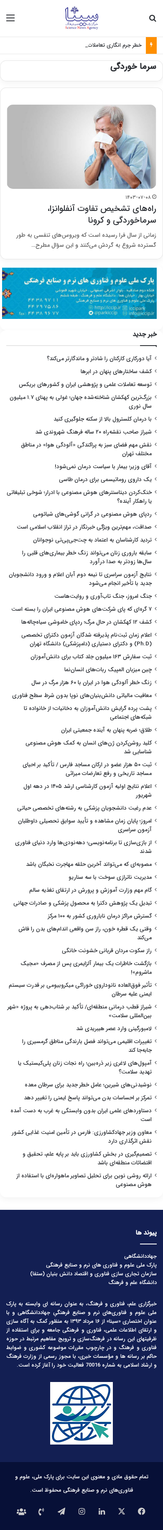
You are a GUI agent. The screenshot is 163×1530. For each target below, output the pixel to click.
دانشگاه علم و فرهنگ (132, 1282)
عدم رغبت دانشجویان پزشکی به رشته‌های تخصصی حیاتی (84, 808)
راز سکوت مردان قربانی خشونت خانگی (107, 950)
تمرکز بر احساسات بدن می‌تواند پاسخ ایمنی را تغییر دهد (88, 1098)
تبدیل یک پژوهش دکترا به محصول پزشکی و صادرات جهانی (82, 903)
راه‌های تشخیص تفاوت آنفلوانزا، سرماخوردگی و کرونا (102, 214)
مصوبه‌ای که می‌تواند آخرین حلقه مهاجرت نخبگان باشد (89, 864)
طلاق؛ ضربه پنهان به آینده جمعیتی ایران (106, 730)
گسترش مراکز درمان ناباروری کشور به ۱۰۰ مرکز (100, 916)
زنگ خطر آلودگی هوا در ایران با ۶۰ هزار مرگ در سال (91, 682)
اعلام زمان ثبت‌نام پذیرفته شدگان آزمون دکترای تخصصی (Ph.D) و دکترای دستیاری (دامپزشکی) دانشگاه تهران (86, 639)
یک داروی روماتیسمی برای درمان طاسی (105, 479)
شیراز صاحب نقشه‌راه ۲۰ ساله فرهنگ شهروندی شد (93, 432)
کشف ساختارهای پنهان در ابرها (116, 371)
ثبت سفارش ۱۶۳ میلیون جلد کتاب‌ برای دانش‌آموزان (91, 656)
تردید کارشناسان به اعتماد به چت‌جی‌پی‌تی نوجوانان (92, 540)
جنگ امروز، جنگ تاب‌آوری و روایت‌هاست (103, 596)
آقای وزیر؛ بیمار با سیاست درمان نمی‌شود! (103, 466)
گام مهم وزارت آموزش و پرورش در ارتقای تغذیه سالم (90, 890)
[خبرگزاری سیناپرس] (81, 18)
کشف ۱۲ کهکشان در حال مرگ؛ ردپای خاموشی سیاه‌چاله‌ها (86, 622)
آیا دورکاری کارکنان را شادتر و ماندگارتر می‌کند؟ (99, 358)
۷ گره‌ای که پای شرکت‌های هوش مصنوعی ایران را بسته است (81, 609)
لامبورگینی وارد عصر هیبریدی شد (114, 1028)
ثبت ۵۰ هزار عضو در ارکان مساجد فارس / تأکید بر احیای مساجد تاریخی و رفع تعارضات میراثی (87, 769)
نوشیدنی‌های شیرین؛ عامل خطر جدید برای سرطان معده (88, 1085)
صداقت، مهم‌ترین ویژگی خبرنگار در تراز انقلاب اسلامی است (84, 527)
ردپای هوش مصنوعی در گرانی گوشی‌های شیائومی (92, 514)
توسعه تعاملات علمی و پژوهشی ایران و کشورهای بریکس (85, 384)
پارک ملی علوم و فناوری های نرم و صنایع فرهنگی (101, 1265)
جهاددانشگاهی (140, 1256)
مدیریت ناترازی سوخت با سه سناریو (110, 877)
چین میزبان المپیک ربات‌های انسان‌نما (108, 669)
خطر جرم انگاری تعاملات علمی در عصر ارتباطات (90, 45)
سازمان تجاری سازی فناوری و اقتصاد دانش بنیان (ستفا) (93, 1273)
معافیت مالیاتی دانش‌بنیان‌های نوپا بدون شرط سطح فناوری (82, 695)
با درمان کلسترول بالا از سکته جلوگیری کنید (102, 419)
